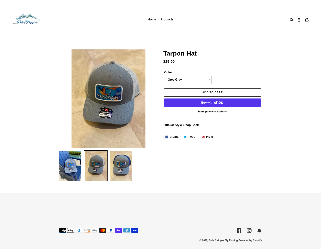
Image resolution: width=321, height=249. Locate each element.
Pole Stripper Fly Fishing (223, 240)
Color (168, 72)
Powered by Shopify (250, 240)
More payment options (212, 111)
